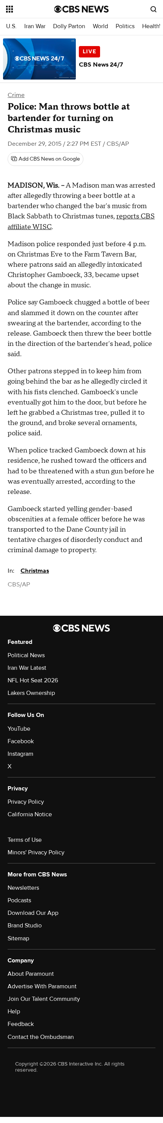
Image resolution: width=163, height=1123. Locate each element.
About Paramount (31, 974)
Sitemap (18, 938)
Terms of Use (25, 840)
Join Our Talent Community (44, 999)
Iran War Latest (27, 668)
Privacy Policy (26, 802)
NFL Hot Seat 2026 (33, 680)
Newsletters (23, 888)
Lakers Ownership (31, 693)
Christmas (34, 571)
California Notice (30, 814)
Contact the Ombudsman (41, 1037)
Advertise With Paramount (42, 986)
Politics (125, 26)
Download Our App (33, 913)
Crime (16, 95)
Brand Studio (25, 925)
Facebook (21, 741)
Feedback (21, 1024)
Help (14, 1011)
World (100, 26)
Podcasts (19, 900)
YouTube (19, 729)
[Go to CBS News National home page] (81, 9)
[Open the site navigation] (30, 9)
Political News (26, 655)
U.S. (11, 26)
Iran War (34, 26)
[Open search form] (153, 9)
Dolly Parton (69, 26)
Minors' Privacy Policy (36, 852)
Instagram (20, 754)
